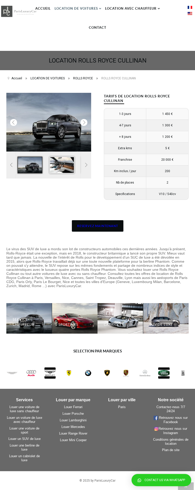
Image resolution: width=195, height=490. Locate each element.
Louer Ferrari (73, 407)
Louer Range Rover (73, 433)
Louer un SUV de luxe (24, 439)
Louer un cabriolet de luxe (24, 458)
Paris (122, 407)
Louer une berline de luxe (24, 447)
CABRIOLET (114, 324)
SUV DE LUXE (161, 324)
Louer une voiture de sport (24, 430)
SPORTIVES (68, 324)
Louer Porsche (73, 413)
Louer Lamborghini (73, 420)
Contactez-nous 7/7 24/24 (170, 409)
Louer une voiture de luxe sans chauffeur (24, 409)
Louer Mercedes (73, 427)
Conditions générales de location (170, 442)
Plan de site (171, 450)
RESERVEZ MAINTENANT (97, 226)
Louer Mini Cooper (73, 440)
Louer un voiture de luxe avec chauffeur (24, 420)
